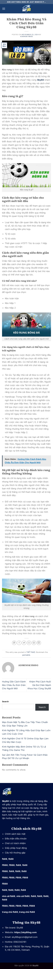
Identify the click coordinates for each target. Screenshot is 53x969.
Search (5, 701)
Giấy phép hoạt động (16, 848)
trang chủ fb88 (10, 912)
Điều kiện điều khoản (15, 838)
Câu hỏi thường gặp (15, 852)
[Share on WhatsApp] (14, 643)
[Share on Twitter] (24, 643)
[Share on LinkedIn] (39, 643)
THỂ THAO (30, 652)
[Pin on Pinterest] (34, 643)
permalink (26, 655)
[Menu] (3, 8)
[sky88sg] (26, 8)
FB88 (5, 865)
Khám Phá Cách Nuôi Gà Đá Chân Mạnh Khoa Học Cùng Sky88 (39, 685)
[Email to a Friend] (29, 643)
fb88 (4, 859)
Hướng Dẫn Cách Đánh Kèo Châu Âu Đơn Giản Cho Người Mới (14, 685)
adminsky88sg (26, 36)
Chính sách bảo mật (15, 834)
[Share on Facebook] (19, 643)
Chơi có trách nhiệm (15, 843)
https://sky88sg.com (25, 932)
